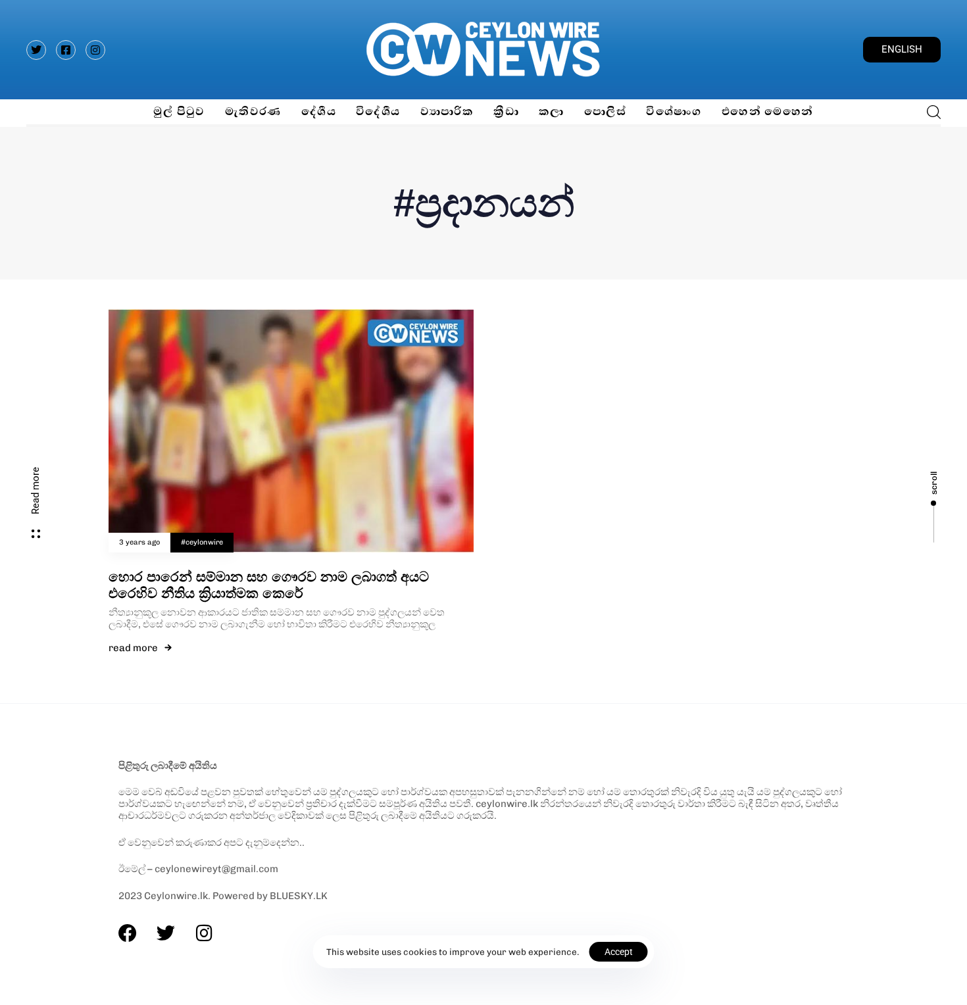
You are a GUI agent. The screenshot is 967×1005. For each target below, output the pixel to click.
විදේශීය (378, 111)
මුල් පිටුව (179, 111)
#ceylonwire (202, 542)
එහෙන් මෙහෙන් (768, 111)
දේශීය (318, 111)
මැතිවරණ (253, 111)
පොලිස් (605, 111)
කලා (551, 111)
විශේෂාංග (674, 111)
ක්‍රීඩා (506, 111)
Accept (619, 951)
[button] (930, 112)
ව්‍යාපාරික (447, 111)
